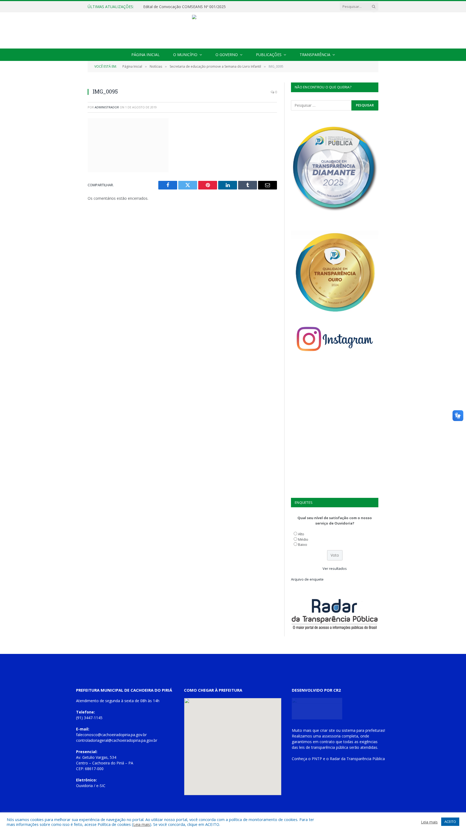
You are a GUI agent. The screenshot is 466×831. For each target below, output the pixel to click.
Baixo (302, 544)
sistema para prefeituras (363, 730)
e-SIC (100, 785)
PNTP (317, 758)
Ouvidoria (84, 785)
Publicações (269, 54)
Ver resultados (335, 568)
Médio (303, 539)
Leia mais (141, 824)
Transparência (315, 54)
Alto (301, 534)
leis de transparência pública (323, 747)
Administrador (107, 107)
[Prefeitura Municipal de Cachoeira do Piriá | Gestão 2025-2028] (233, 30)
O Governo (226, 54)
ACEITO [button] (450, 821)
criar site (327, 730)
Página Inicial (145, 54)
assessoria (331, 736)
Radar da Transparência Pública (357, 758)
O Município (185, 54)
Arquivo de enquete (307, 579)
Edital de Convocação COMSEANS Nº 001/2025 (184, 6)
